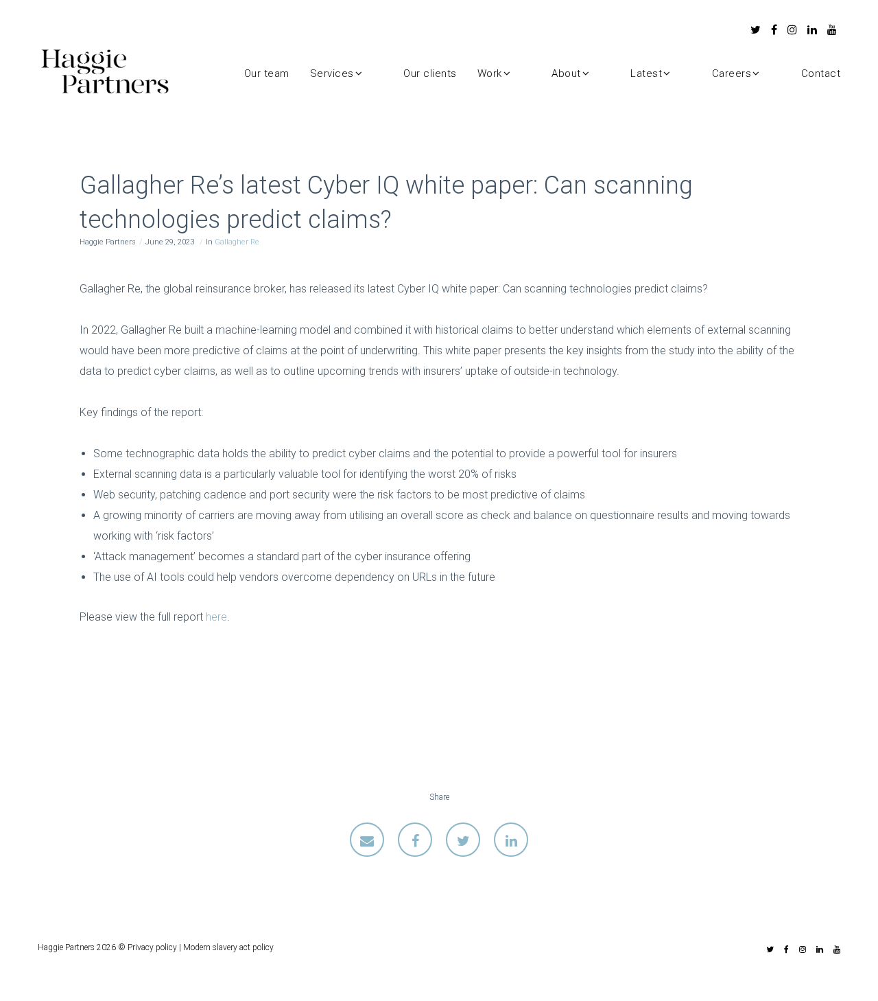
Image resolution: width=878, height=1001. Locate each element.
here (216, 616)
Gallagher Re (237, 242)
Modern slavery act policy (228, 947)
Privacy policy (152, 947)
